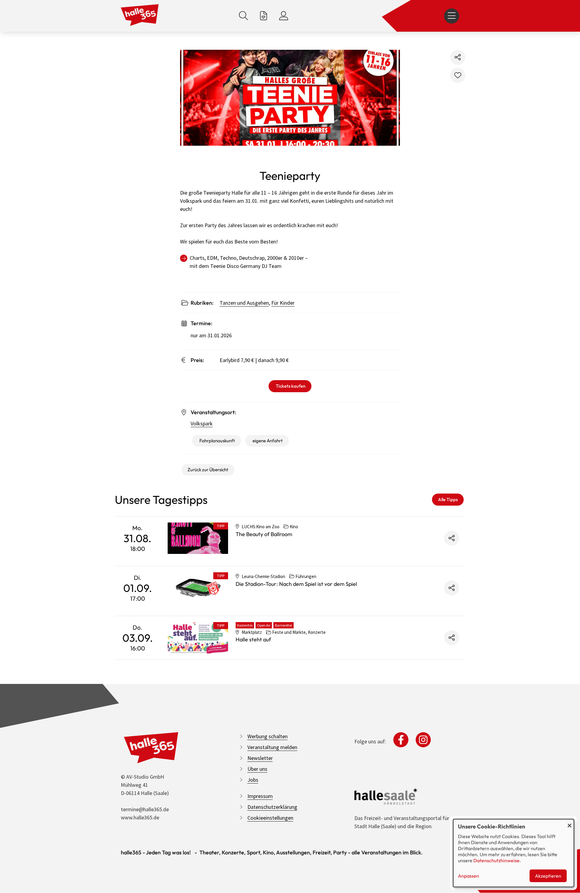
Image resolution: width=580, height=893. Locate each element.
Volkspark (202, 423)
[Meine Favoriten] (263, 16)
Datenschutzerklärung (272, 806)
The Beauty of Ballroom (264, 534)
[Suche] (243, 16)
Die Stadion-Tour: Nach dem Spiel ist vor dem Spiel (296, 583)
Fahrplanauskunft (217, 440)
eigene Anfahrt (268, 440)
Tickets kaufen (290, 386)
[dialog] (513, 853)
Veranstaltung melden (272, 747)
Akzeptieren (548, 876)
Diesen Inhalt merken (457, 75)
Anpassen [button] (468, 876)
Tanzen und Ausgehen (244, 302)
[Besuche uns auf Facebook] (400, 739)
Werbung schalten (267, 736)
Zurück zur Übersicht (208, 469)
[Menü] (451, 16)
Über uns (257, 768)
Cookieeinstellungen (270, 817)
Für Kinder (283, 302)
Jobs (252, 779)
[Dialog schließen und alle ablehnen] (569, 823)
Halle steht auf (253, 639)
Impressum (260, 796)
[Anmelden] (283, 16)
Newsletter (260, 758)
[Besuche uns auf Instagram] (423, 739)
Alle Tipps (448, 499)
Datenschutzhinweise (496, 860)
